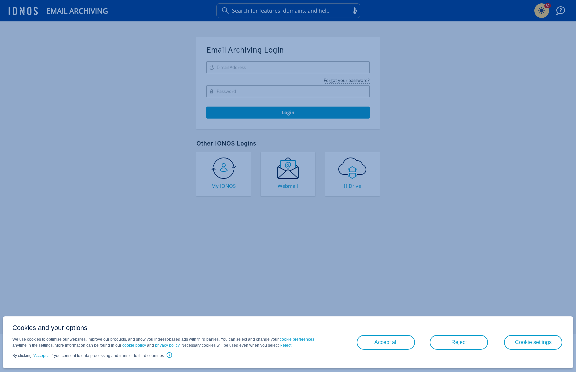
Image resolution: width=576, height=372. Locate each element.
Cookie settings (533, 342)
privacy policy (167, 345)
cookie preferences (297, 339)
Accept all (43, 355)
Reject (285, 345)
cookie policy (134, 345)
